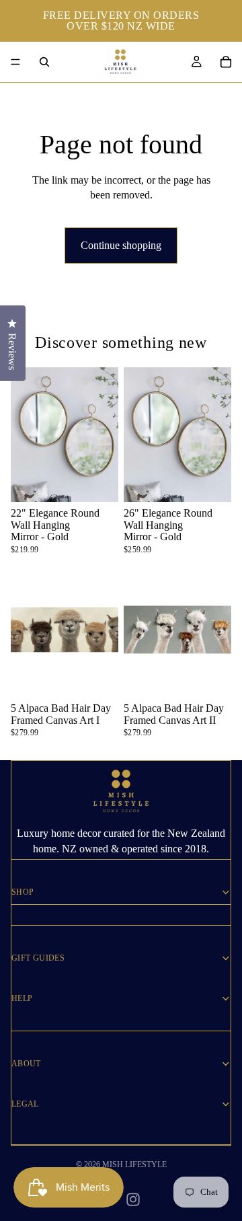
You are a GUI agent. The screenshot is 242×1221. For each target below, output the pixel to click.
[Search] (44, 62)
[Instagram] (133, 1199)
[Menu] (15, 61)
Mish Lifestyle (134, 1164)
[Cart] (226, 62)
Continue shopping (121, 245)
